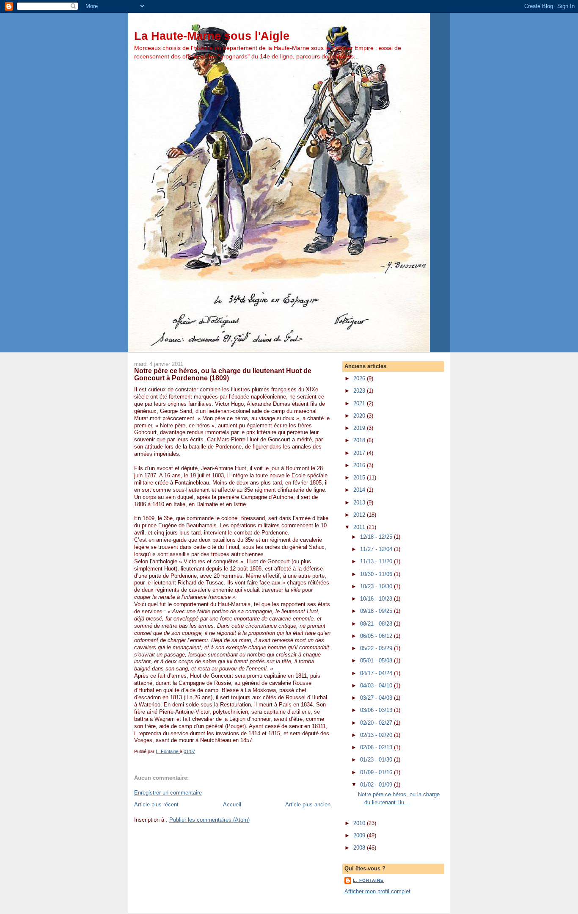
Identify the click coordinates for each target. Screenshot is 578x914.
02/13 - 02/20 (377, 735)
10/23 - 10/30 (377, 586)
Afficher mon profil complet (377, 891)
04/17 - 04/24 (377, 673)
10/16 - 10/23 (377, 598)
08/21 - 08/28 (377, 623)
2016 (360, 465)
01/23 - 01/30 (377, 759)
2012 (360, 515)
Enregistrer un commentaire (168, 792)
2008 (360, 848)
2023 (360, 391)
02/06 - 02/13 (377, 747)
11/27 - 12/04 (377, 549)
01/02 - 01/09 (377, 784)
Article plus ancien (307, 804)
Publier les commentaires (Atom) (209, 820)
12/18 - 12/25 (377, 537)
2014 (360, 490)
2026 (360, 378)
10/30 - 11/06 (377, 574)
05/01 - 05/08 (377, 660)
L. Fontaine (368, 880)
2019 (360, 428)
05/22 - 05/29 (377, 648)
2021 (360, 403)
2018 (360, 440)
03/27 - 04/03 (377, 698)
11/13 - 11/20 (377, 561)
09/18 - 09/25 (377, 611)
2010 (360, 823)
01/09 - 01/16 (377, 772)
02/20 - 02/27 (377, 723)
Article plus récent (156, 804)
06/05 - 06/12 (377, 636)
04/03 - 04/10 (377, 685)
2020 (360, 416)
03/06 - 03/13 (377, 710)
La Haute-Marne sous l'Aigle (211, 35)
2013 (360, 502)
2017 (360, 453)
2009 (360, 835)
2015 (360, 477)
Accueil (232, 804)
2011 (360, 527)
